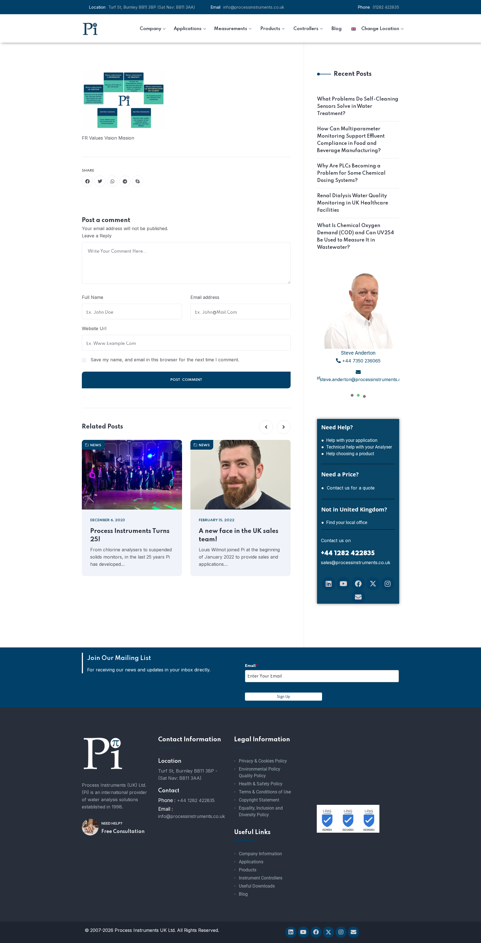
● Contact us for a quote (348, 488)
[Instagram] (387, 583)
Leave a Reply (97, 235)
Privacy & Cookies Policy (263, 761)
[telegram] (125, 181)
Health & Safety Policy (261, 783)
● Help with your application (349, 440)
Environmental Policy (259, 769)
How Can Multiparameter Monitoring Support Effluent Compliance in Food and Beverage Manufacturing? (351, 139)
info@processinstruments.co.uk (253, 7)
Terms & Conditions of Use (265, 792)
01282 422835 (386, 7)
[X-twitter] (373, 583)
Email (251, 665)
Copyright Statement (259, 800)
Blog (243, 894)
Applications (251, 861)
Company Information (260, 853)
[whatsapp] (112, 181)
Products (247, 870)
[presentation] (352, 394)
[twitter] (99, 181)
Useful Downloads (257, 886)
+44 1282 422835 (196, 800)
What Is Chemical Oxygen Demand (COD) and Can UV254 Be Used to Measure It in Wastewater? (355, 236)
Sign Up (283, 696)
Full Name (92, 297)
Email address (204, 297)
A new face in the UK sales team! (238, 535)
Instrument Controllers (260, 878)
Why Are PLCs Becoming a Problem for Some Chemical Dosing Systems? (351, 173)
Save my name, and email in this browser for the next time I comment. (164, 359)
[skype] (137, 181)
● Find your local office (344, 522)
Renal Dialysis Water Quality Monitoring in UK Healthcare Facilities (352, 203)
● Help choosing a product (347, 453)
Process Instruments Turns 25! (130, 535)
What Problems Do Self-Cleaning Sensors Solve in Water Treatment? (357, 106)
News (95, 445)
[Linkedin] (328, 583)
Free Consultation (122, 831)
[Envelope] (358, 597)
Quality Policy (252, 775)
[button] (266, 427)
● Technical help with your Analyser (356, 447)
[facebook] (87, 181)
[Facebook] (358, 583)
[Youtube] (343, 583)
